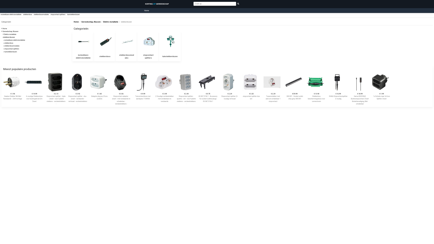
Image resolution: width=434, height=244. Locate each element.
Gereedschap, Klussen (11, 31)
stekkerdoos (27, 14)
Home (146, 10)
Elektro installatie (10, 34)
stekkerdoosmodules (41, 14)
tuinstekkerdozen (73, 14)
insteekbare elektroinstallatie (11, 14)
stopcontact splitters (58, 14)
